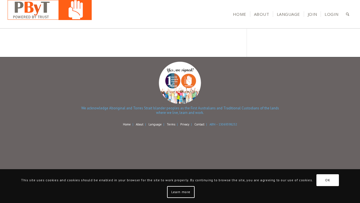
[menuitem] (239, 14)
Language (155, 124)
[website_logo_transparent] (49, 14)
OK (327, 180)
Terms (171, 124)
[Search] (347, 14)
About (139, 124)
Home (127, 124)
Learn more (180, 192)
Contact (199, 124)
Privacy (184, 124)
